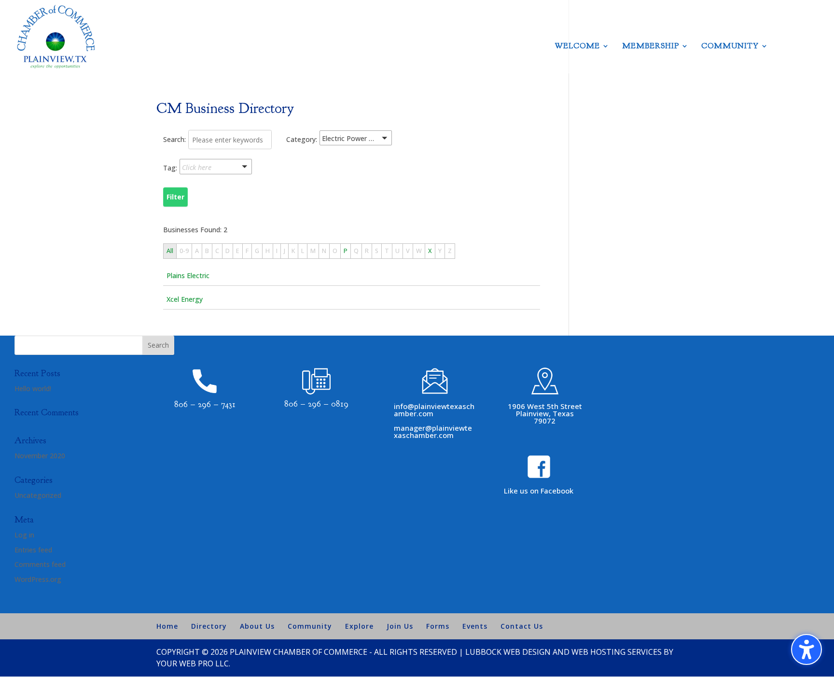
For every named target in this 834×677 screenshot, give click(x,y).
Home (167, 626)
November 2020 (39, 455)
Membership (650, 46)
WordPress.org (37, 579)
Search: (174, 139)
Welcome (577, 46)
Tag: (170, 167)
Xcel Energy (185, 299)
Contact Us (521, 626)
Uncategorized (37, 495)
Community (730, 46)
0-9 (184, 251)
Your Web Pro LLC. (193, 663)
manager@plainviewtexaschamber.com (433, 431)
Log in (24, 534)
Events (474, 626)
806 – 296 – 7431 (205, 404)
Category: (301, 139)
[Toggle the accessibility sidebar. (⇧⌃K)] (806, 649)
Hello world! (32, 388)
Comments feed (40, 564)
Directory (209, 626)
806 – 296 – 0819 (316, 403)
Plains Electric (188, 275)
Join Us (400, 626)
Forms (437, 626)
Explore (359, 626)
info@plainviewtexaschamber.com (434, 409)
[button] (368, 139)
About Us (257, 626)
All (170, 251)
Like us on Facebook (538, 490)
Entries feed (33, 549)
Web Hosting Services (616, 652)
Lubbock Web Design (508, 652)
